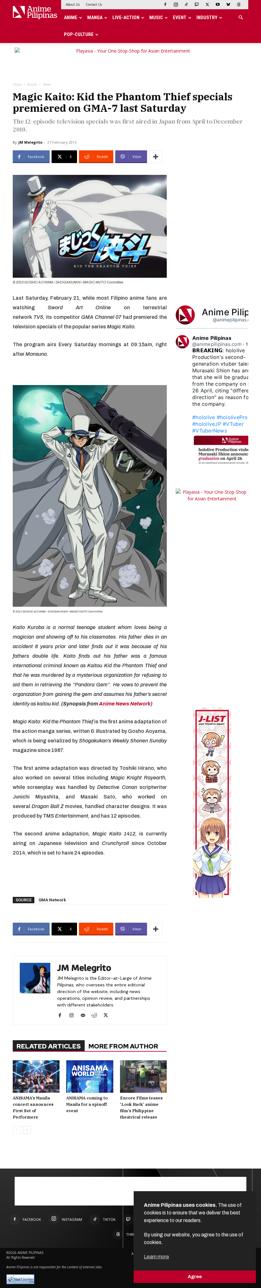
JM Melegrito (30, 142)
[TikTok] (186, 4)
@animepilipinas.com (235, 319)
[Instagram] (175, 4)
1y (248, 344)
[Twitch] (196, 4)
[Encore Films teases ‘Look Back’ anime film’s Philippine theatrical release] (143, 1076)
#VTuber (233, 424)
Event (180, 17)
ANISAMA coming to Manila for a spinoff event (87, 1104)
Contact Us (94, 4)
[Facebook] (165, 4)
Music (156, 17)
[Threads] (238, 4)
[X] (207, 4)
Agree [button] (195, 1276)
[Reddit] (96, 1016)
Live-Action (125, 17)
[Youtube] (217, 4)
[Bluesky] (228, 4)
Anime (70, 17)
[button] (240, 18)
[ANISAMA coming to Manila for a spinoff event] (89, 1076)
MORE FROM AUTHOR (123, 1046)
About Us (73, 4)
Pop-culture (79, 34)
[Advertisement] (89, 875)
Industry (206, 17)
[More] (155, 156)
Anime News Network (125, 703)
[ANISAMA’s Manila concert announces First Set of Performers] (36, 1076)
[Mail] (85, 1016)
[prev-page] (17, 1130)
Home (17, 84)
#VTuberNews (209, 430)
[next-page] (27, 1130)
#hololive (203, 417)
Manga (94, 17)
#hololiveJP (206, 424)
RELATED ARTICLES (49, 1046)
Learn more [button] (156, 1256)
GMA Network (52, 900)
